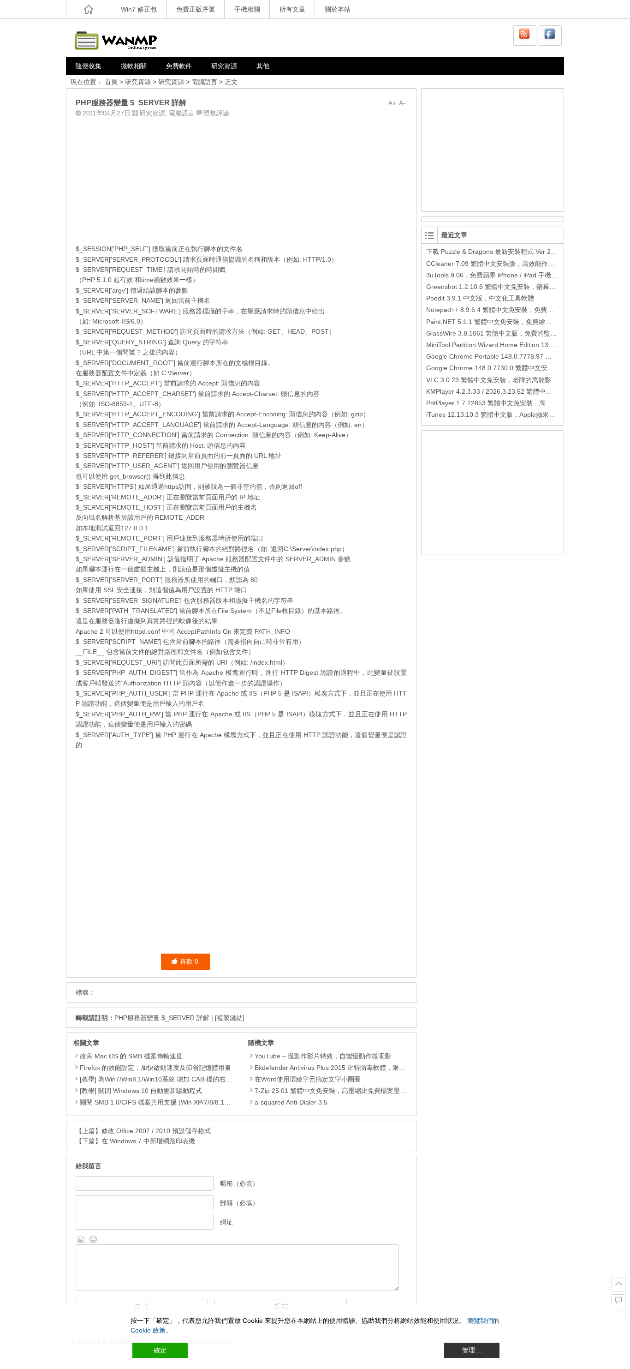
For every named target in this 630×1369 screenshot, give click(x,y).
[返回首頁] (88, 9)
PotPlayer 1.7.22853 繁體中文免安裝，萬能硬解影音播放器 (511, 403)
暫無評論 (216, 113)
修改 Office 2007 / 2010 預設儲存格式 (156, 1131)
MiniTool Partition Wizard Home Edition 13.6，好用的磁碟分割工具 (522, 344)
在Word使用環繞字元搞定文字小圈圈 (308, 1079)
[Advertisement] (241, 178)
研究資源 (224, 66)
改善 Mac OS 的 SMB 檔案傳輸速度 (131, 1056)
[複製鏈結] (229, 1017)
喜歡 (189, 961)
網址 (226, 1222)
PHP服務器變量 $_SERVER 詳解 (161, 1017)
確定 (160, 1350)
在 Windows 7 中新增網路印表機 (148, 1141)
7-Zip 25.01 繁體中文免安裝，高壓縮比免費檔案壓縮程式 (337, 1090)
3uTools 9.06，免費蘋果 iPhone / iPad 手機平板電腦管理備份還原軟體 (527, 275)
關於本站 (338, 9)
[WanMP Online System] (121, 37)
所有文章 (292, 9)
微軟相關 (134, 66)
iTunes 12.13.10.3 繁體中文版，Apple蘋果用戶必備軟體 (507, 414)
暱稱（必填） (239, 1183)
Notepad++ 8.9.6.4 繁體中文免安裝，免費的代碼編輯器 (506, 309)
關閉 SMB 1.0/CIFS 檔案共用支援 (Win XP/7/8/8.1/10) (158, 1102)
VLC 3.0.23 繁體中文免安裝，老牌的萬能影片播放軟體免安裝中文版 (524, 380)
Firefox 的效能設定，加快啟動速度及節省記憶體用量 (155, 1067)
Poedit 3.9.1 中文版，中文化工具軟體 (480, 298)
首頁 (111, 81)
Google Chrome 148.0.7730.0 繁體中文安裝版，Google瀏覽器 (516, 368)
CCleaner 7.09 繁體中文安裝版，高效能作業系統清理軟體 (509, 263)
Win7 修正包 (139, 9)
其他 (262, 66)
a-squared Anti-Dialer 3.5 (291, 1102)
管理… (471, 1350)
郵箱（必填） (239, 1203)
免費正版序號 (195, 9)
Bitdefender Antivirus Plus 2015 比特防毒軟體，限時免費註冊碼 (346, 1067)
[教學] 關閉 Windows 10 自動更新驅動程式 (141, 1090)
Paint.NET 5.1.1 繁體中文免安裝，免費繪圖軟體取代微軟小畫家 (518, 321)
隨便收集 (88, 66)
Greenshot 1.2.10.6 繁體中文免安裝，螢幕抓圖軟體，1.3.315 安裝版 (525, 286)
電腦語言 (204, 81)
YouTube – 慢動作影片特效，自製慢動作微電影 (323, 1056)
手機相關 (247, 9)
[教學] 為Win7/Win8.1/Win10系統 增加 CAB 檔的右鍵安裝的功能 (172, 1079)
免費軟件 (179, 66)
